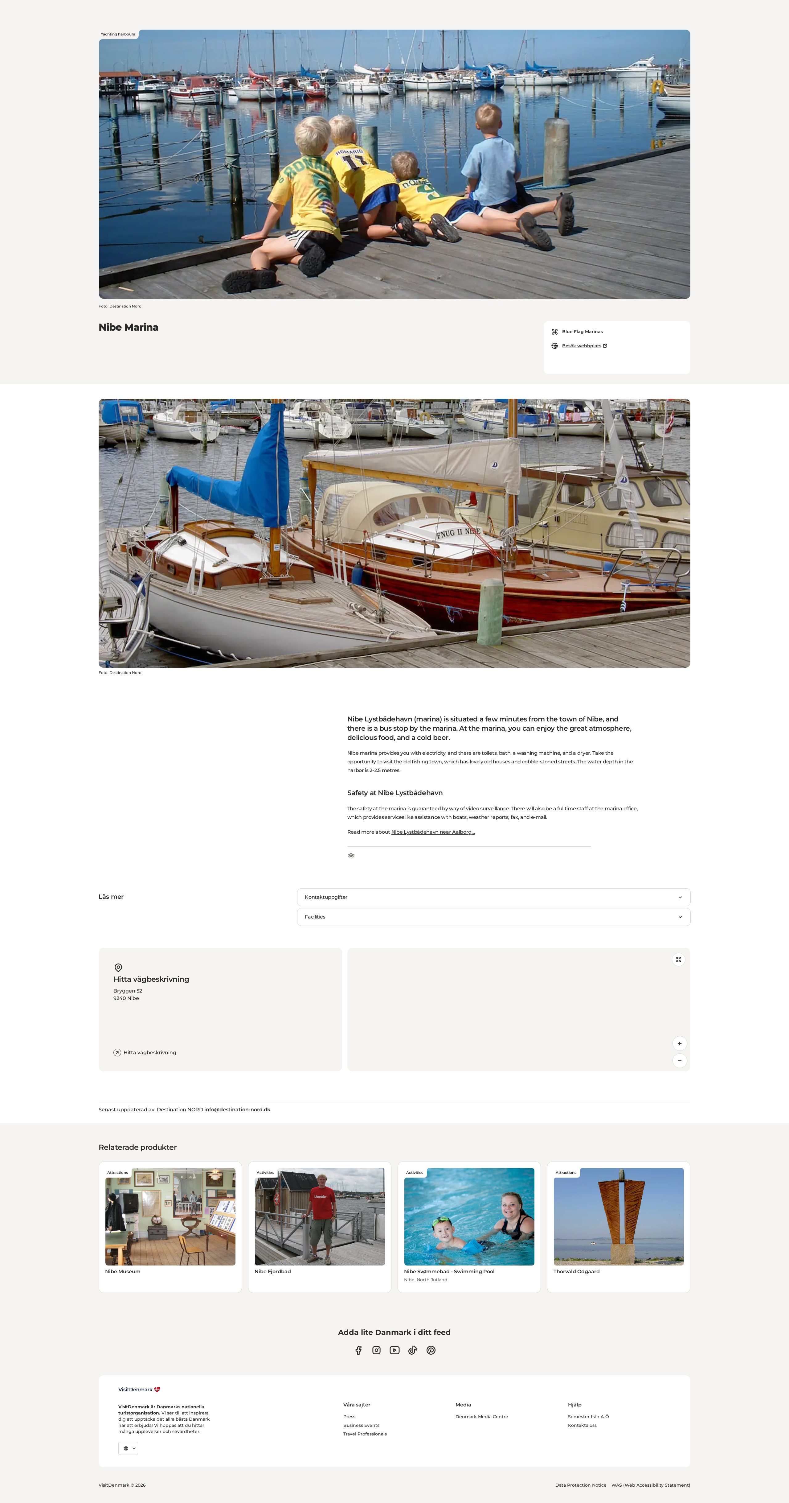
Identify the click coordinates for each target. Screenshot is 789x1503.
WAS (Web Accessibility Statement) (650, 1485)
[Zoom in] (679, 1043)
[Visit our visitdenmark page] (394, 1350)
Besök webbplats (581, 346)
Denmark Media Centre (482, 1416)
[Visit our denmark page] (358, 1350)
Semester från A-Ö (588, 1416)
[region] (518, 1009)
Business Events (361, 1425)
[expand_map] (678, 959)
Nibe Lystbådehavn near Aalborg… (433, 832)
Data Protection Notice (581, 1485)
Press (349, 1416)
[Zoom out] (679, 1060)
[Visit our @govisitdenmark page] (412, 1350)
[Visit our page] (376, 1350)
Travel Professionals (365, 1434)
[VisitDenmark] (139, 1389)
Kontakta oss (582, 1425)
